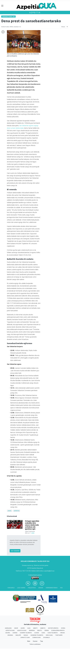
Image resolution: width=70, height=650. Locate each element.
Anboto (42, 628)
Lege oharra (21, 588)
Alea (28, 628)
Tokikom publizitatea (35, 644)
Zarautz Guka (25, 637)
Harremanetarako (52, 588)
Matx (28, 641)
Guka (43, 632)
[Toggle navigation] (2, 5)
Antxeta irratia (53, 628)
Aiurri (23, 628)
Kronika (10, 635)
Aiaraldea (8, 628)
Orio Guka (49, 635)
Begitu (39, 630)
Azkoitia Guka (21, 630)
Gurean (35, 641)
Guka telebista (53, 632)
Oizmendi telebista (37, 635)
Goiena (15, 632)
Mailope (18, 635)
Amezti (35, 628)
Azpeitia (34, 12)
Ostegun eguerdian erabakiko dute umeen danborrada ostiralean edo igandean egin (32, 525)
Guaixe (36, 632)
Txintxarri (58, 635)
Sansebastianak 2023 (8, 16)
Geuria (7, 632)
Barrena (32, 630)
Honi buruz (11, 588)
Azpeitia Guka (10, 630)
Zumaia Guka (36, 637)
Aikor (16, 628)
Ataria (63, 628)
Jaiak (9, 510)
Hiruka (62, 632)
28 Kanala (46, 637)
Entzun (63, 26)
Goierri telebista (26, 632)
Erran (47, 630)
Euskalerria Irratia (57, 630)
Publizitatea (32, 588)
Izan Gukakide (15, 551)
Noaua (26, 635)
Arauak (40, 588)
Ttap (41, 641)
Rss (61, 588)
